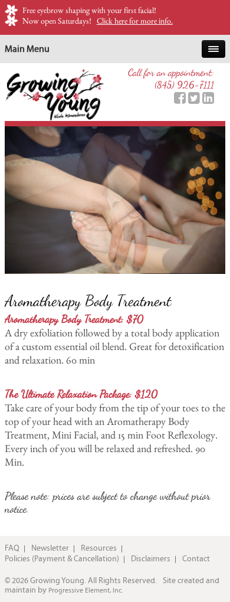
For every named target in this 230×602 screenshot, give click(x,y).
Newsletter (50, 548)
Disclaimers (150, 559)
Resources (99, 548)
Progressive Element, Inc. (85, 590)
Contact (196, 559)
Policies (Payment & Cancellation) (62, 559)
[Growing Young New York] (54, 94)
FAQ (12, 548)
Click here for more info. (135, 20)
